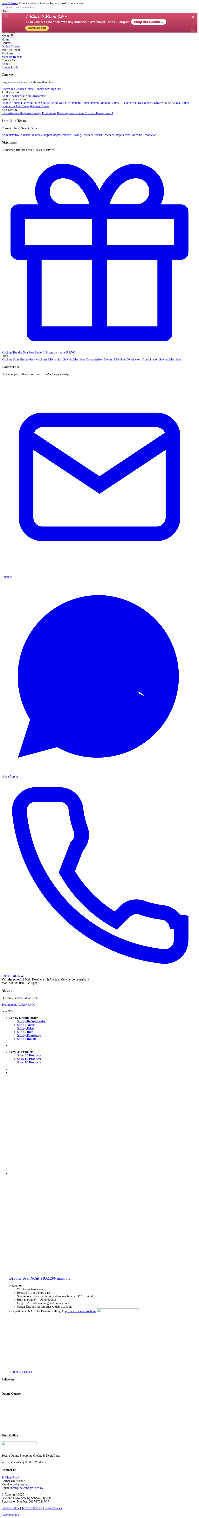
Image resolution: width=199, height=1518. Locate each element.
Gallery (22, 1004)
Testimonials (9, 1004)
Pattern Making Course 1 (106, 102)
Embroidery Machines (33, 359)
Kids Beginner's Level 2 (72, 113)
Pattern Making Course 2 (137, 102)
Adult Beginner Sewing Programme (24, 95)
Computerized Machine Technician (134, 135)
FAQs (31, 1004)
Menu (6, 11)
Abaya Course (180, 102)
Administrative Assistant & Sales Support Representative (36, 135)
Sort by (31, 1021)
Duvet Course (162, 102)
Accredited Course (13, 88)
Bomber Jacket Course (15, 106)
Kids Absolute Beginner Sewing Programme (29, 113)
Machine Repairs (12, 56)
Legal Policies (53, 1508)
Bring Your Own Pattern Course (70, 102)
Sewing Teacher (82, 135)
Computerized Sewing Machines (106, 359)
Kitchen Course (39, 106)
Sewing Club (53, 88)
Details (28, 1371)
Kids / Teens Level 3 (100, 113)
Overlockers (134, 359)
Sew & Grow (10, 3)
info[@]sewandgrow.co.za (26, 1488)
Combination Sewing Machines (161, 359)
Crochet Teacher (102, 135)
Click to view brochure (81, 1311)
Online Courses (11, 46)
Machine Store (10, 359)
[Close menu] (12, 35)
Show (29, 1055)
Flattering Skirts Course (35, 102)
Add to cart (16, 1371)
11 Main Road (10, 1477)
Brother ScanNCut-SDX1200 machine (39, 1278)
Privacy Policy (10, 1508)
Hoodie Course (11, 102)
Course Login (10, 67)
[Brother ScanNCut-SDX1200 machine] (103, 1175)
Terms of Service (32, 1508)
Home (5, 39)
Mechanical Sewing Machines (66, 359)
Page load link (10, 1514)
